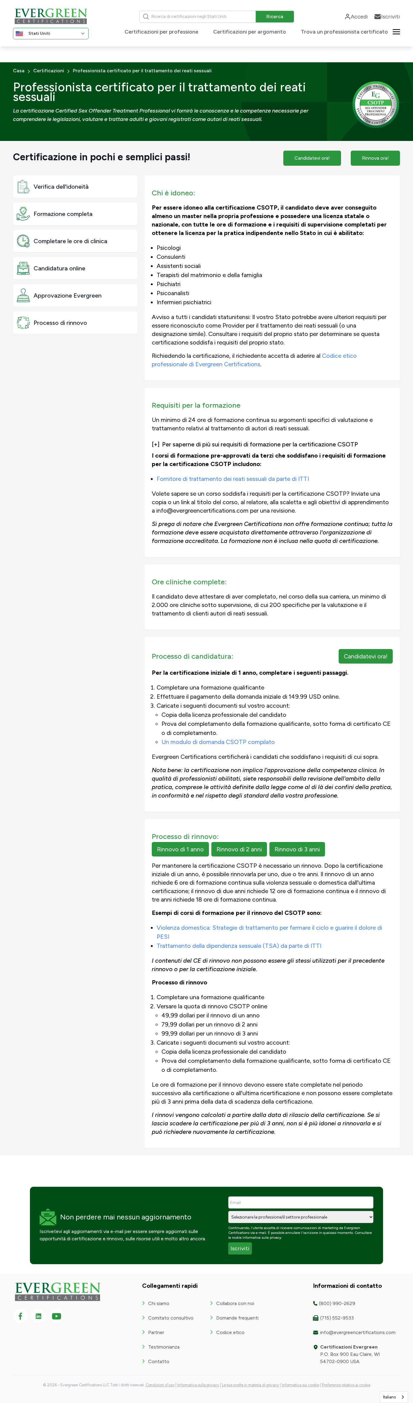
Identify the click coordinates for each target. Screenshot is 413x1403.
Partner (156, 1332)
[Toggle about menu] (396, 31)
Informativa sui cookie (300, 1385)
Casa (18, 70)
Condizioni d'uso (160, 1385)
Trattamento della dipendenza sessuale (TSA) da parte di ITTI (239, 945)
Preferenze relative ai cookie (346, 1385)
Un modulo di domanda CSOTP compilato (218, 742)
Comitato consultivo (170, 1318)
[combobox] (394, 1397)
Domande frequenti (237, 1318)
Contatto (158, 1361)
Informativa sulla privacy (261, 1237)
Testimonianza (164, 1347)
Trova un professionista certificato (344, 31)
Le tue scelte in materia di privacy (250, 1385)
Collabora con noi (235, 1303)
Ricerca (274, 16)
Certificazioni (48, 70)
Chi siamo (158, 1303)
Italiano (389, 1397)
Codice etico (230, 1332)
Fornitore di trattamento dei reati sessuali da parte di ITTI (233, 478)
